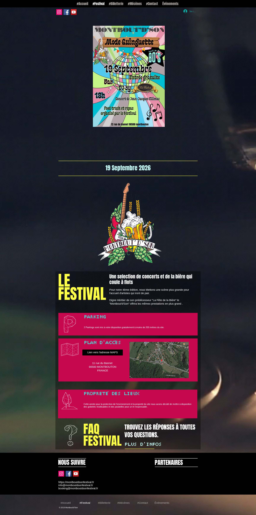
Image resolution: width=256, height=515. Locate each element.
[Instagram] (59, 12)
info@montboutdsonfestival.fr (75, 450)
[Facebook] (66, 12)
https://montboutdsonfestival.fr (76, 447)
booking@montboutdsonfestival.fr (78, 453)
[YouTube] (74, 12)
